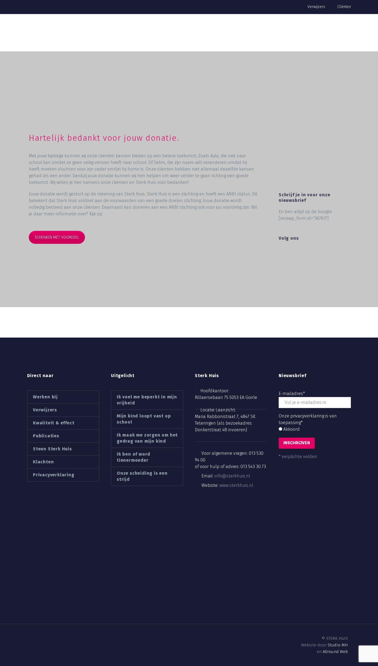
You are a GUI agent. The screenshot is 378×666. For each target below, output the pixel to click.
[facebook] (282, 251)
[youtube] (312, 251)
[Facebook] (30, 638)
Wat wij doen (150, 38)
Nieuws (267, 38)
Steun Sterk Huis (52, 448)
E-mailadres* (292, 393)
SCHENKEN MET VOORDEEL (57, 237)
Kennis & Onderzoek (195, 38)
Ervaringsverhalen (73, 38)
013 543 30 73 (253, 466)
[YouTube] (58, 638)
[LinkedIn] (39, 638)
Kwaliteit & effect (53, 422)
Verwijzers (316, 6)
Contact (293, 38)
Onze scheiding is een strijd (142, 476)
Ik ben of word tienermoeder (133, 457)
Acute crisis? (325, 38)
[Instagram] (48, 638)
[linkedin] (292, 251)
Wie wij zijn (114, 38)
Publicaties (46, 435)
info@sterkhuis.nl (232, 476)
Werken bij (238, 38)
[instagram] (302, 251)
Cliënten (344, 6)
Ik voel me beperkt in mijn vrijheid (147, 400)
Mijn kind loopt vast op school (144, 419)
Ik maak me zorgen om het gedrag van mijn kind (147, 438)
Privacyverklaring (53, 474)
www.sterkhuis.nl (236, 485)
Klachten (43, 461)
